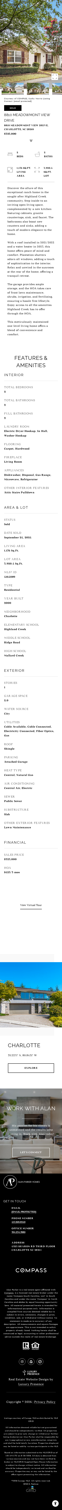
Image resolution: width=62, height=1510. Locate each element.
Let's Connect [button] (31, 1152)
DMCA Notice (31, 1484)
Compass (9, 1293)
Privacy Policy (45, 1402)
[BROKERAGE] (40, 1361)
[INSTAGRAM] (22, 1361)
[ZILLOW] (31, 1361)
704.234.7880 (18, 1232)
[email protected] (23, 101)
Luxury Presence (31, 1384)
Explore (31, 1068)
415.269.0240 (18, 1222)
